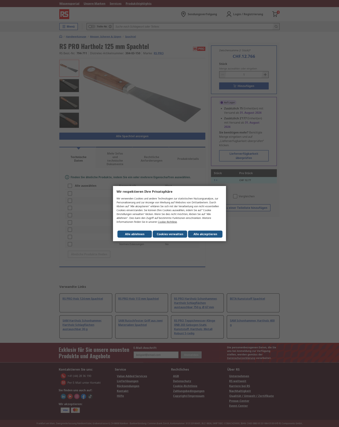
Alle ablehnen (134, 234)
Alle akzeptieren (205, 234)
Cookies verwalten (170, 234)
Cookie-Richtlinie (167, 221)
